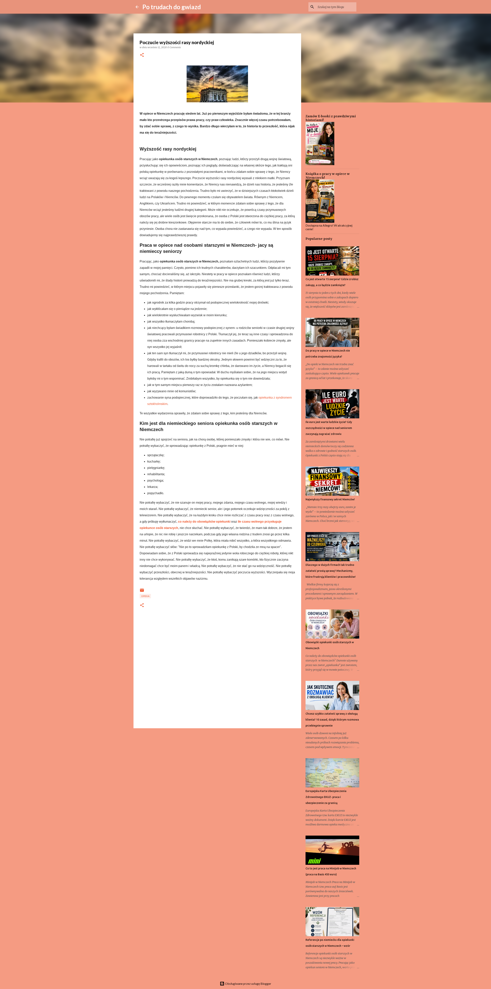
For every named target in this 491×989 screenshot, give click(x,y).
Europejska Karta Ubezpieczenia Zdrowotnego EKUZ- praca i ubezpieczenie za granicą (326, 797)
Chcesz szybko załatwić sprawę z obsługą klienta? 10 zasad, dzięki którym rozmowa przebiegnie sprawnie (332, 719)
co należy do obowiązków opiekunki (204, 521)
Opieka (145, 596)
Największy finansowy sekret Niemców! (330, 499)
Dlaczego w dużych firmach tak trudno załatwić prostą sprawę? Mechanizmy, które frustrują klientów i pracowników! (331, 570)
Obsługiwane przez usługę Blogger (247, 983)
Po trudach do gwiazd (172, 7)
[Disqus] (217, 674)
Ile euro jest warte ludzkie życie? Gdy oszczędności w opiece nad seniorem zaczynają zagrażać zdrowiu (329, 427)
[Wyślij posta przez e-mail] (142, 591)
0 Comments (174, 47)
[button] (142, 55)
